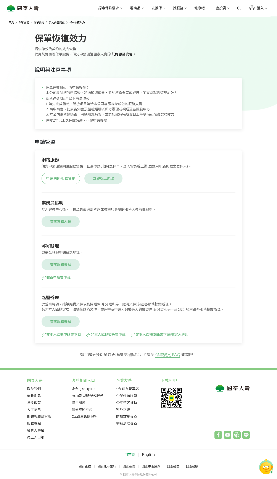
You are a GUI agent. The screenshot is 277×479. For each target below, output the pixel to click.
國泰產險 (129, 466)
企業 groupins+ (84, 389)
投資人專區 (35, 430)
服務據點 (34, 423)
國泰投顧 (192, 466)
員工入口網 (35, 437)
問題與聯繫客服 (39, 416)
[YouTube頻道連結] (227, 435)
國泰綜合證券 (151, 466)
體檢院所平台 (82, 410)
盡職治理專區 (126, 423)
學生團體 (78, 403)
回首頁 (130, 454)
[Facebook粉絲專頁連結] (218, 435)
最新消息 (34, 396)
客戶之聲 (123, 410)
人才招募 (34, 410)
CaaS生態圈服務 (84, 416)
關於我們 (34, 389)
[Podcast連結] (237, 435)
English (148, 454)
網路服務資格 (122, 54)
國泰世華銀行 (107, 466)
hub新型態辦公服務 (87, 396)
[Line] (246, 435)
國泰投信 (173, 466)
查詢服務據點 (60, 265)
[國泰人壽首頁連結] (22, 8)
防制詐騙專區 (126, 416)
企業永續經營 (126, 396)
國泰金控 (85, 466)
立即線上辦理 (103, 178)
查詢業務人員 (60, 221)
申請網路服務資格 (61, 178)
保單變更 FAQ (167, 354)
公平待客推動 (126, 403)
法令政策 (34, 403)
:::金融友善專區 (127, 389)
